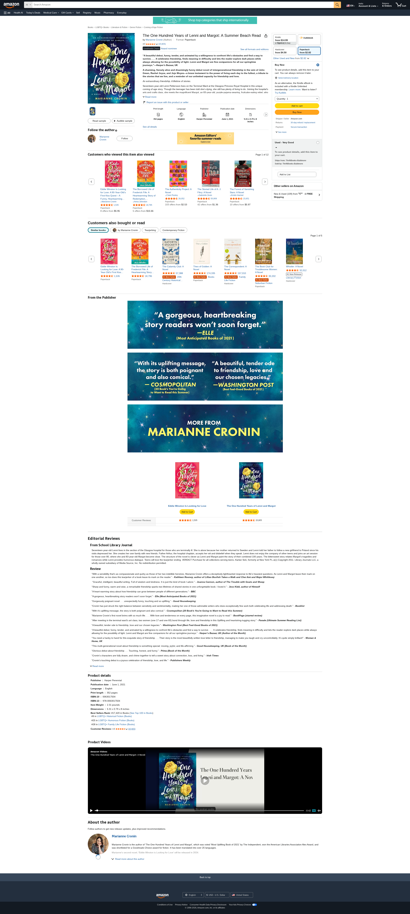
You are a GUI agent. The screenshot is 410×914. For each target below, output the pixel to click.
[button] (7, 13)
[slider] (199, 810)
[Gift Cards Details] (73, 12)
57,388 (179, 273)
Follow (124, 138)
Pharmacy (109, 12)
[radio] (284, 40)
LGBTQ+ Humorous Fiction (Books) (116, 720)
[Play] (90, 810)
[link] (113, 194)
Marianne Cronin (154, 39)
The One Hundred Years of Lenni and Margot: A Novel (117, 754)
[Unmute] (319, 810)
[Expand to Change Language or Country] (201, 895)
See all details (150, 126)
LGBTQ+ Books (102, 27)
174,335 (211, 273)
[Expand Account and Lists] (377, 6)
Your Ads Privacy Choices (240, 905)
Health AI (18, 12)
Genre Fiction (135, 27)
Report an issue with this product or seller (168, 102)
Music (97, 12)
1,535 (117, 276)
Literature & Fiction (119, 27)
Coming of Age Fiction (153, 27)
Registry (87, 12)
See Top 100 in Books (141, 713)
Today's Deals (33, 12)
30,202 (272, 276)
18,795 (148, 276)
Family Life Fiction (235, 279)
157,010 (242, 273)
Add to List (285, 174)
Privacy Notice (181, 905)
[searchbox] (183, 5)
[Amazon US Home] (162, 896)
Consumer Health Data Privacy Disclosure (208, 905)
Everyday (122, 12)
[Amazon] (12, 5)
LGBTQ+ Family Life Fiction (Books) (116, 724)
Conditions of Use (165, 905)
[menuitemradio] (314, 810)
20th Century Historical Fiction (172, 279)
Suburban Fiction (263, 282)
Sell (78, 12)
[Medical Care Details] (58, 12)
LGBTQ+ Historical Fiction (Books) (114, 716)
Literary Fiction (293, 276)
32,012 (303, 270)
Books (90, 27)
